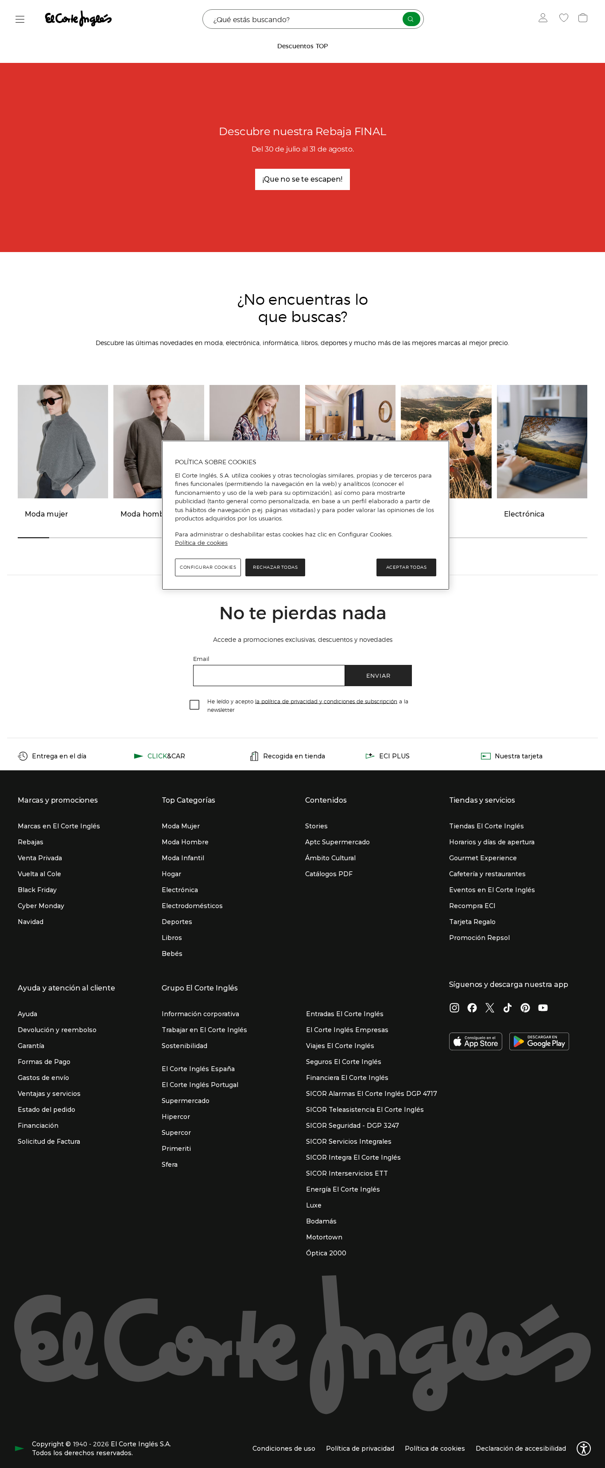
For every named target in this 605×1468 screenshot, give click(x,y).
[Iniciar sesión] (545, 19)
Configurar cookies (208, 567)
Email (201, 658)
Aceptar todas (406, 567)
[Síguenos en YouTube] (543, 1008)
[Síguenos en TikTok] (507, 1008)
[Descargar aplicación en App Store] (475, 1042)
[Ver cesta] (583, 19)
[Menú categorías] (20, 19)
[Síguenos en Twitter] (490, 1008)
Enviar (378, 675)
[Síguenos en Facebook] (472, 1008)
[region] (306, 515)
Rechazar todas (275, 567)
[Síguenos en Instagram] (454, 1008)
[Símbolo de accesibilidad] (584, 1448)
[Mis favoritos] (564, 19)
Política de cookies (201, 542)
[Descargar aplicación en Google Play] (539, 1042)
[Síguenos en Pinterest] (525, 1008)
